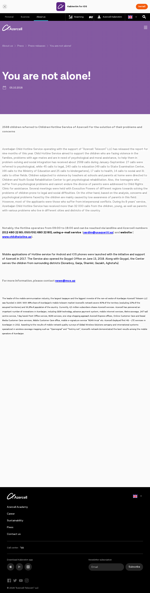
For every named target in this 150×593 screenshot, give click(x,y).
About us (41, 17)
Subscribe (134, 566)
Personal (9, 17)
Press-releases (36, 46)
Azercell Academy (17, 507)
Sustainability (15, 520)
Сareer (11, 513)
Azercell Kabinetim (112, 17)
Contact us (14, 534)
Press (20, 46)
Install (141, 6)
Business (25, 17)
